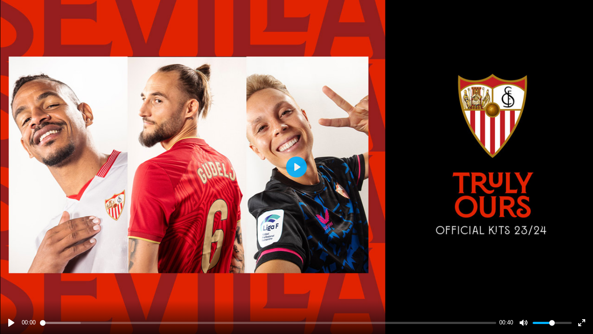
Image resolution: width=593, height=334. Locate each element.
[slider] (268, 323)
